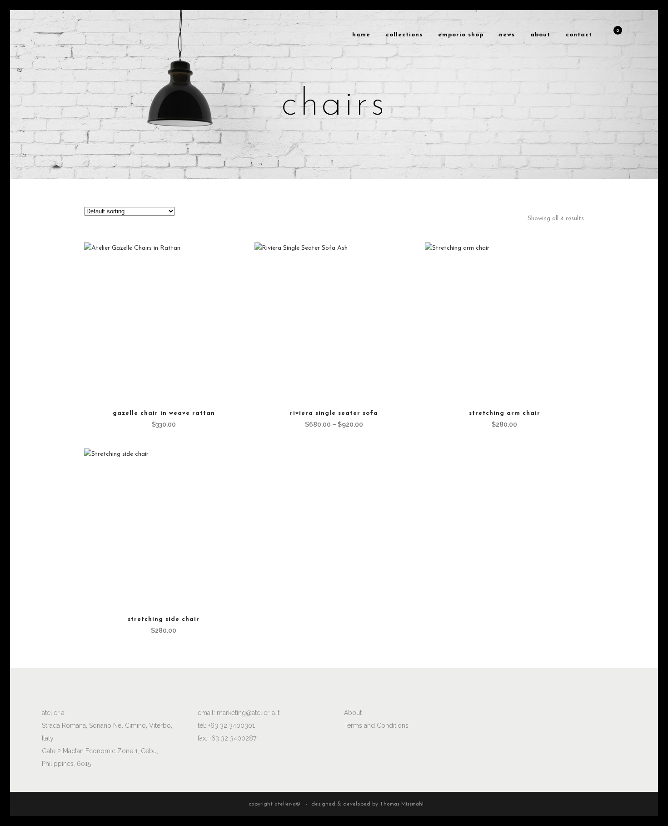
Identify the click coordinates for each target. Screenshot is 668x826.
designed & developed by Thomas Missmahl (367, 804)
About (353, 712)
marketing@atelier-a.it (248, 712)
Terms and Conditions (376, 725)
